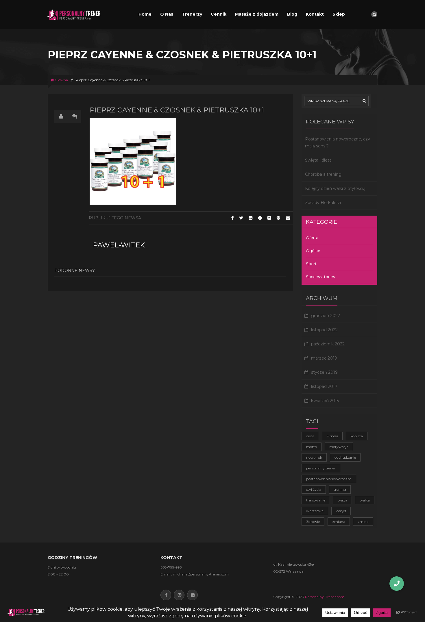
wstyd (341, 511)
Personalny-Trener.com (324, 597)
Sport (311, 263)
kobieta (356, 436)
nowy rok (314, 457)
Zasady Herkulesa (323, 202)
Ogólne (313, 250)
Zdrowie (313, 521)
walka (365, 500)
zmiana (338, 521)
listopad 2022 (324, 329)
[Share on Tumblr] (269, 218)
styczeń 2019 (324, 372)
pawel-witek (119, 245)
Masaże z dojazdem (256, 14)
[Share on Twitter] (241, 218)
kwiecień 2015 (325, 400)
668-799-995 (171, 567)
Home (144, 14)
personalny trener (321, 468)
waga (342, 500)
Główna (61, 80)
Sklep (338, 14)
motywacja (338, 447)
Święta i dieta (318, 160)
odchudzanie (345, 457)
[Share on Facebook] (232, 218)
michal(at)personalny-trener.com (201, 574)
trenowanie (315, 500)
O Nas (166, 14)
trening (340, 489)
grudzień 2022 (325, 315)
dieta (310, 436)
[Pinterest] (278, 218)
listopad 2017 (324, 386)
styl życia (313, 489)
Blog (292, 14)
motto (311, 447)
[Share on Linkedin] (250, 218)
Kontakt (315, 14)
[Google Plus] (260, 218)
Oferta (312, 237)
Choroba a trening (323, 174)
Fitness (332, 436)
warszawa (315, 511)
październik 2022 (328, 344)
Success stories (320, 276)
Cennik (218, 14)
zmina (363, 521)
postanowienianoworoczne (329, 479)
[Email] (288, 218)
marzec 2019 (324, 358)
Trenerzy (192, 14)
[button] (396, 583)
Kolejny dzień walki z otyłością (335, 188)
